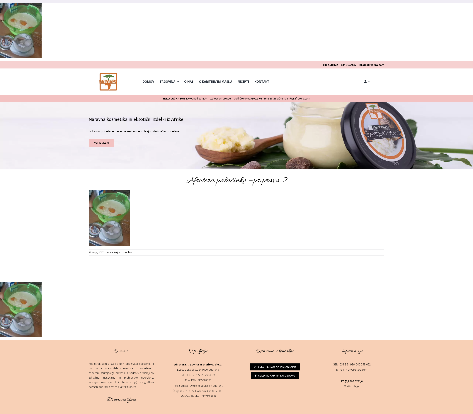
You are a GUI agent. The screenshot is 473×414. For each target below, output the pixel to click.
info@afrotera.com (356, 369)
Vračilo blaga (351, 386)
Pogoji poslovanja (352, 381)
